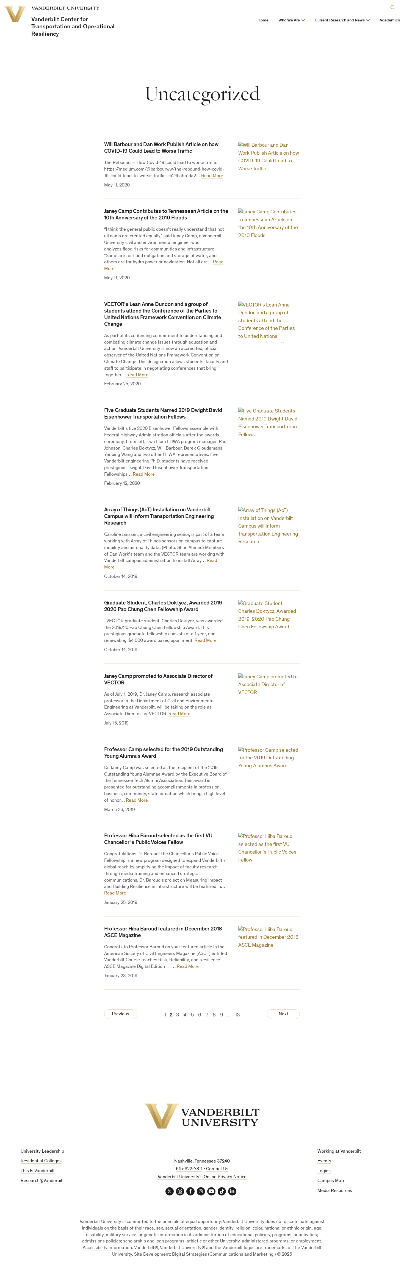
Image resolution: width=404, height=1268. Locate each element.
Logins (324, 1171)
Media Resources (334, 1191)
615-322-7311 (189, 1169)
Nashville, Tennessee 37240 (202, 1161)
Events (324, 1161)
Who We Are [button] (289, 20)
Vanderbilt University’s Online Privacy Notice (202, 1177)
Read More (212, 176)
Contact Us (217, 1169)
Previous (120, 1014)
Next (283, 1014)
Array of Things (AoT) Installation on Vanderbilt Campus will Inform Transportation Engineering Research (159, 517)
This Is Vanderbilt (38, 1171)
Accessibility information (107, 1248)
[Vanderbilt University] (202, 1116)
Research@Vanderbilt (42, 1181)
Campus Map (330, 1181)
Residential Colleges (41, 1161)
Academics (390, 20)
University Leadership (42, 1151)
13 (237, 1015)
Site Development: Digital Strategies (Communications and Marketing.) (205, 1254)
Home (263, 20)
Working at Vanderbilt (339, 1151)
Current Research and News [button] (340, 20)
